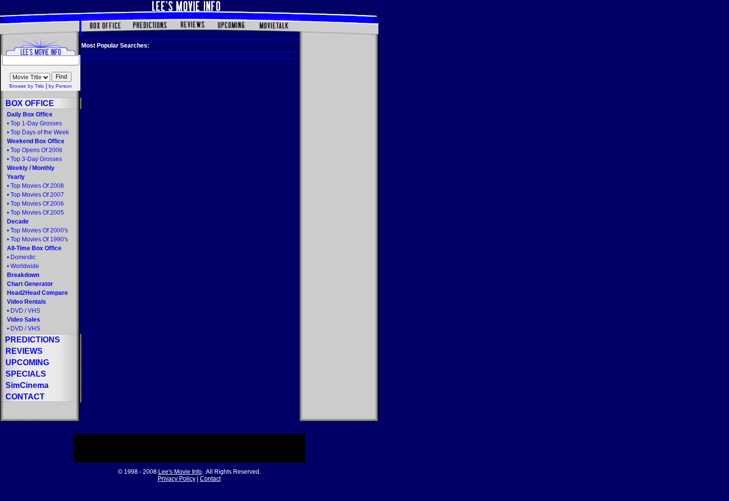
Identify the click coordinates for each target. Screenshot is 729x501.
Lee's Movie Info (180, 471)
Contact (210, 478)
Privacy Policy (176, 478)
